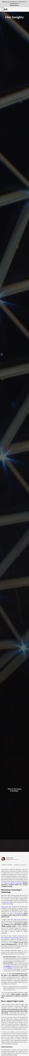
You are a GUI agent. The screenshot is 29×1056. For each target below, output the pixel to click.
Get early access (13, 3)
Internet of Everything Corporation (12, 883)
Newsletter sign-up (14, 5)
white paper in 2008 (8, 902)
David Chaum (17, 919)
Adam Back (8, 966)
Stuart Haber (4, 937)
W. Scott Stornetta (14, 937)
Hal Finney (9, 967)
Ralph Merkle (4, 906)
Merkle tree (20, 913)
